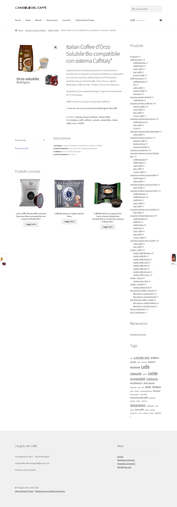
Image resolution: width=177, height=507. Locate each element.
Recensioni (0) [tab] (21, 148)
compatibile (105, 120)
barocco (144, 362)
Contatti (66, 20)
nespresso (137, 405)
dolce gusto (149, 383)
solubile (80, 123)
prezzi (147, 410)
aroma (133, 361)
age (131, 358)
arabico (155, 357)
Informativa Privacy (84, 20)
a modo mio (141, 357)
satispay (146, 413)
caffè (81, 120)
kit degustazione (146, 391)
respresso (133, 413)
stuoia (152, 413)
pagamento (150, 406)
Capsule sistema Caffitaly (35, 30)
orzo (74, 123)
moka (138, 401)
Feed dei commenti (126, 463)
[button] (55, 47)
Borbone (135, 367)
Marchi (38, 20)
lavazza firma (134, 394)
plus (156, 406)
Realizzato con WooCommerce (50, 491)
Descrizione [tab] (20, 140)
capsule (135, 373)
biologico (74, 120)
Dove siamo (51, 20)
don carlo (133, 387)
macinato (152, 398)
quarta (152, 410)
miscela (132, 401)
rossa (140, 413)
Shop (28, 20)
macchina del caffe (139, 397)
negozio (144, 401)
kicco (132, 391)
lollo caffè (143, 394)
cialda (145, 374)
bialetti (151, 361)
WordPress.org (124, 467)
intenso (156, 386)
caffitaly (88, 120)
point (132, 410)
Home (18, 20)
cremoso (152, 379)
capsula (96, 120)
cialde (153, 373)
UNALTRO (158, 413)
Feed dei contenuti (126, 460)
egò (139, 387)
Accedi (120, 456)
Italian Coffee (53, 30)
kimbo (137, 391)
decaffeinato (136, 383)
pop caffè (139, 409)
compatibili (137, 379)
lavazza (156, 390)
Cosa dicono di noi (138, 334)
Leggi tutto (31, 224)
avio (138, 362)
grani (148, 386)
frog (142, 387)
